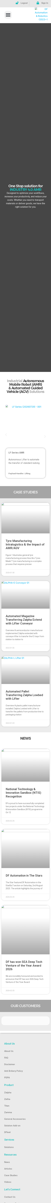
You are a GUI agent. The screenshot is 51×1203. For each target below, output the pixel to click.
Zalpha (7, 1092)
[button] (8, 15)
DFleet (7, 1132)
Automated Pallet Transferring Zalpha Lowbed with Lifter (24, 695)
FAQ (6, 1057)
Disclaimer (9, 1064)
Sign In (44, 3)
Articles (8, 1168)
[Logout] (17, 2)
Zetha (7, 1099)
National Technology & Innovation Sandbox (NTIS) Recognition (23, 792)
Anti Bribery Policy (13, 1071)
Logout (24, 3)
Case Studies (10, 1175)
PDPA (7, 1077)
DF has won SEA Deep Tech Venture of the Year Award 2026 (24, 965)
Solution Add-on (12, 1125)
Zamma (8, 1112)
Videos (7, 1182)
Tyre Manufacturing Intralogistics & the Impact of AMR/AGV (25, 544)
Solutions (9, 1147)
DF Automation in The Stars (24, 875)
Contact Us (9, 1197)
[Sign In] (37, 2)
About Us (8, 1051)
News (7, 1162)
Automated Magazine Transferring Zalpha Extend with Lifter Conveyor (24, 619)
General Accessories (15, 1119)
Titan (6, 1105)
